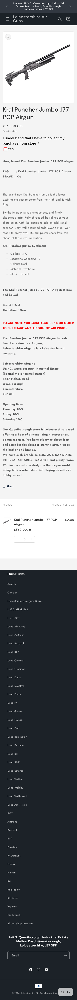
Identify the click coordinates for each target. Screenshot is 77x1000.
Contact (12, 592)
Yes (11, 149)
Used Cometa (15, 660)
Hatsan (11, 872)
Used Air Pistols (17, 805)
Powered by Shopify (55, 993)
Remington (13, 889)
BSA (10, 838)
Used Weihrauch (17, 796)
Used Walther (15, 779)
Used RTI (12, 754)
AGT (10, 813)
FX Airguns (14, 855)
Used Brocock (15, 643)
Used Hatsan (15, 720)
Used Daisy (14, 677)
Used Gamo (14, 711)
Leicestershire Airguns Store (24, 601)
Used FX (12, 703)
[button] (7, 19)
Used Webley (15, 787)
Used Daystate (15, 686)
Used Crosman (16, 669)
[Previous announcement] (7, 6)
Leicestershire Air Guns (33, 993)
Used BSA (13, 652)
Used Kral (13, 728)
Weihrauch (13, 915)
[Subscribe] (65, 955)
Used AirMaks (15, 635)
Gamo (11, 864)
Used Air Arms (16, 626)
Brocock (12, 830)
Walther (12, 906)
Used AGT (13, 618)
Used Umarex (15, 771)
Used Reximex (15, 745)
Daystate (12, 847)
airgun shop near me (20, 923)
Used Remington (17, 737)
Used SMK (13, 762)
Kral (9, 881)
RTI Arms (12, 898)
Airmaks (12, 821)
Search (11, 584)
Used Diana (14, 694)
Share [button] (10, 486)
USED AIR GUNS (17, 609)
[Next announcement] (70, 6)
